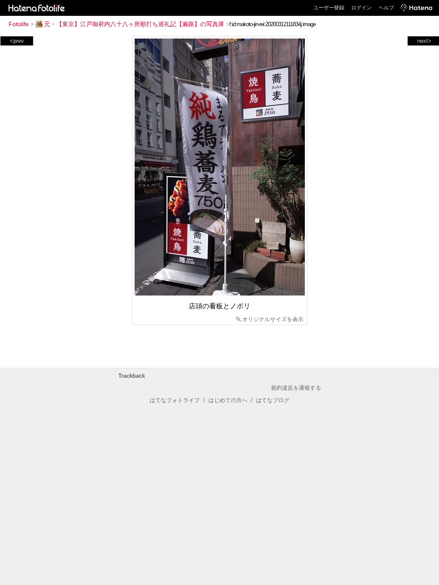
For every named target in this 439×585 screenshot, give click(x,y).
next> (424, 41)
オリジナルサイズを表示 (273, 319)
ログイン (361, 8)
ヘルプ (386, 8)
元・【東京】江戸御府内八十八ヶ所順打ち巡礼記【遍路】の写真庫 (134, 24)
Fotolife (19, 24)
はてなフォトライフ (175, 400)
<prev (17, 41)
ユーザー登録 (328, 8)
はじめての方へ (227, 400)
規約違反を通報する (296, 388)
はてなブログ (272, 400)
